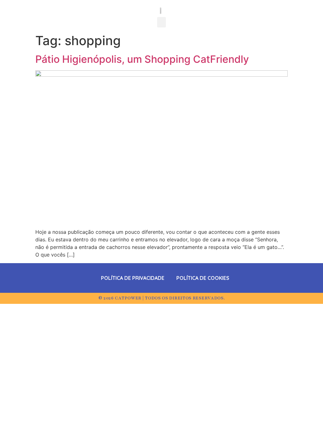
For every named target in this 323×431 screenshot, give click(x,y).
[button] (161, 22)
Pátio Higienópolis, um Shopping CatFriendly (142, 59)
